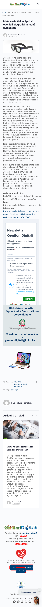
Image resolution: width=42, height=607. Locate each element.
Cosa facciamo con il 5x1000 (22, 569)
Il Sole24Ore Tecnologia (16, 34)
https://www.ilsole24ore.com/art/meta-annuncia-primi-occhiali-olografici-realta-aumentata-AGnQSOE (21, 214)
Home (4, 12)
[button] (36, 600)
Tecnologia (18, 386)
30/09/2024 (12, 36)
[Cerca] (38, 4)
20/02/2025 (16, 504)
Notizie (25, 384)
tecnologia (14, 390)
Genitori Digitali (17, 502)
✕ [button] (39, 590)
